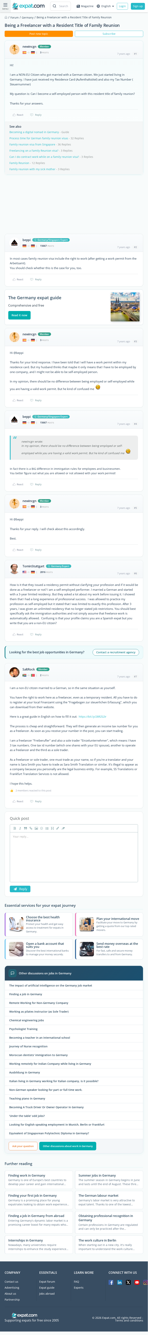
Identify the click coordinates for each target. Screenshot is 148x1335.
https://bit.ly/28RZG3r (92, 716)
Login (122, 6)
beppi (27, 239)
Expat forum (47, 1281)
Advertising (12, 1287)
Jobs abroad (47, 1293)
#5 (135, 508)
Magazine (87, 6)
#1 (135, 53)
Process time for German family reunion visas (38, 138)
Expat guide (46, 1287)
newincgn (29, 46)
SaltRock (29, 669)
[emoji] (41, 828)
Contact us (11, 1281)
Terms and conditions (129, 1320)
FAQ (76, 1281)
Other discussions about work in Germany (68, 1146)
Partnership (12, 1299)
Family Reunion (19, 163)
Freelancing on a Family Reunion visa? (33, 150)
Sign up (138, 6)
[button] (57, 828)
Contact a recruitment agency (115, 652)
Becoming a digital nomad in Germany (34, 132)
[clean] (62, 828)
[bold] (14, 828)
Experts (79, 1287)
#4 (135, 424)
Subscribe (109, 34)
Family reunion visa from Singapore (32, 144)
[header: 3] (52, 828)
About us (10, 1293)
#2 (135, 247)
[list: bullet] (46, 828)
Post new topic (38, 34)
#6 (135, 573)
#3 (135, 341)
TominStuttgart (33, 566)
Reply (38, 114)
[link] (30, 828)
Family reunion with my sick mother (32, 169)
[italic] (19, 828)
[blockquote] (25, 828)
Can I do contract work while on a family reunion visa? (44, 157)
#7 (135, 676)
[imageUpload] (35, 828)
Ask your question (23, 1146)
